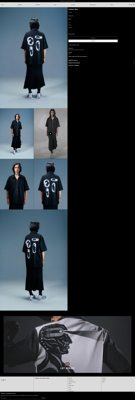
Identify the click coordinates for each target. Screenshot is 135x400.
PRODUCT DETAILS (72, 60)
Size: (69, 22)
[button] (133, 5)
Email (103, 381)
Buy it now (93, 41)
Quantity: (70, 27)
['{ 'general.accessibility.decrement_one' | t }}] (69, 30)
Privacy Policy (70, 391)
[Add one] (72, 30)
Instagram (104, 378)
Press (69, 387)
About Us (70, 378)
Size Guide (70, 380)
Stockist (69, 383)
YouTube (103, 380)
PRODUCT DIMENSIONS (74, 63)
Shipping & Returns (72, 381)
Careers (69, 389)
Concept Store (71, 385)
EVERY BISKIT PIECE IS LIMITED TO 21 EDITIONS (67, 1)
